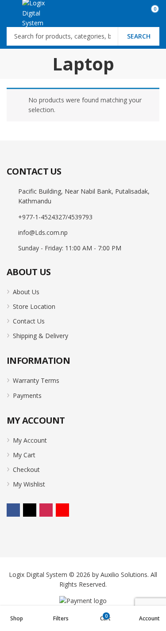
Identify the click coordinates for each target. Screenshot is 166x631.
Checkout (26, 469)
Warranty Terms (36, 380)
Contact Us (29, 321)
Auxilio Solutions (123, 574)
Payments (27, 395)
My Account (30, 440)
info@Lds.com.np (43, 232)
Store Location (34, 306)
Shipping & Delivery (40, 335)
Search (139, 36)
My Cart (24, 455)
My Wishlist (29, 484)
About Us (26, 292)
